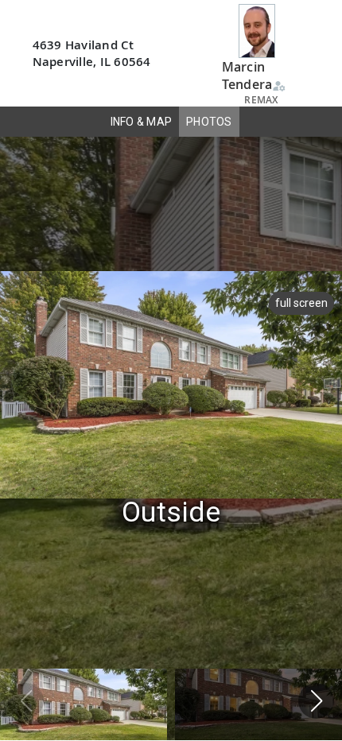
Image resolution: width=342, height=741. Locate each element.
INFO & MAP (142, 121)
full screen (301, 303)
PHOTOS (209, 121)
